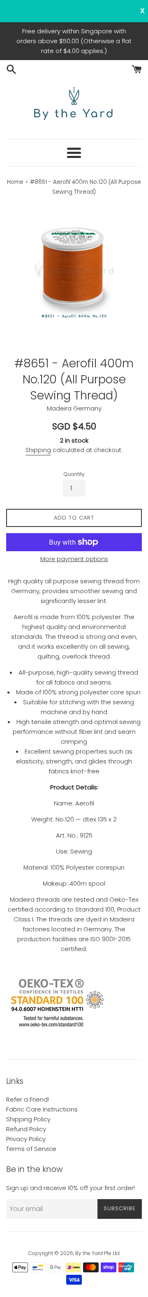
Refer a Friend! (27, 1099)
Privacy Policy (26, 1139)
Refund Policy (26, 1129)
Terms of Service (31, 1148)
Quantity (74, 474)
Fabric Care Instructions (42, 1109)
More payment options (74, 559)
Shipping (38, 450)
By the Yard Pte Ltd (97, 1253)
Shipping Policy (28, 1119)
